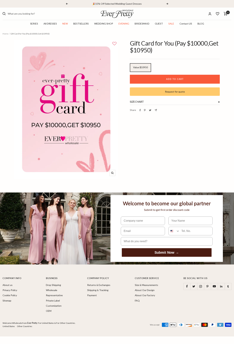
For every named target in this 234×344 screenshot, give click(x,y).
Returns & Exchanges (98, 284)
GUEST (159, 23)
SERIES (34, 23)
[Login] (209, 13)
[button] (114, 43)
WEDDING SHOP (103, 23)
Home (5, 33)
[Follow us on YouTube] (214, 286)
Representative (54, 295)
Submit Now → (167, 252)
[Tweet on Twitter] (150, 110)
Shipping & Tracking (97, 290)
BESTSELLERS (81, 23)
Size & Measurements (146, 284)
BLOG (201, 23)
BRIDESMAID (142, 23)
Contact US (186, 23)
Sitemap (7, 300)
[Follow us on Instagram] (200, 286)
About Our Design (145, 290)
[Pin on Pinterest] (145, 110)
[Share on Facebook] (140, 110)
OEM (48, 310)
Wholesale (51, 290)
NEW (65, 23)
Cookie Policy (10, 295)
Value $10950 (140, 67)
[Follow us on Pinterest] (207, 286)
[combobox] (33, 14)
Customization (53, 305)
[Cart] (225, 13)
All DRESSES (50, 23)
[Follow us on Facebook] (186, 286)
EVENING (124, 23)
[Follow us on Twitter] (193, 286)
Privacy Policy (10, 290)
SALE (171, 23)
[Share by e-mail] (156, 110)
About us (8, 284)
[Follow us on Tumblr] (228, 286)
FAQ (137, 300)
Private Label (53, 300)
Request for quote (175, 91)
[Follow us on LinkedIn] (221, 286)
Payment (92, 295)
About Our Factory (145, 295)
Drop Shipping (53, 284)
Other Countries (24, 326)
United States (9, 326)
